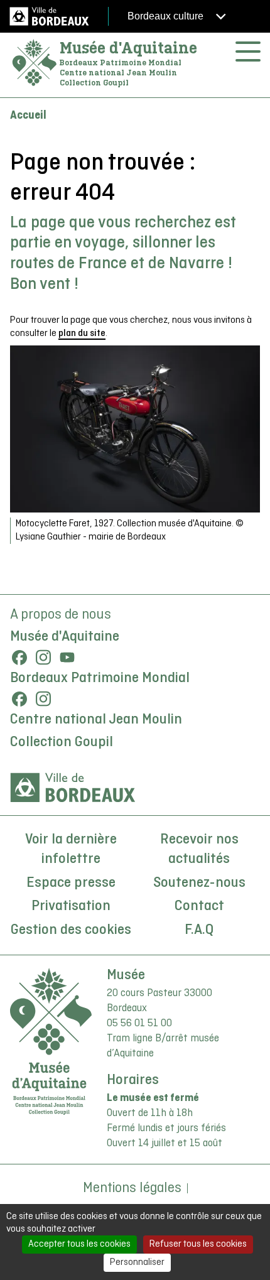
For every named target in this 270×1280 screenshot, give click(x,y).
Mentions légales (132, 1188)
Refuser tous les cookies (198, 1244)
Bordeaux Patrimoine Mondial (100, 678)
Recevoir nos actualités (199, 850)
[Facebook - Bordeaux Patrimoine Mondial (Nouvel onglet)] (19, 699)
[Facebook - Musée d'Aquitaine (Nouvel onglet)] (19, 657)
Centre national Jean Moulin (96, 720)
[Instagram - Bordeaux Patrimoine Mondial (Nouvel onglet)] (43, 699)
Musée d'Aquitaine (128, 48)
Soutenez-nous (199, 883)
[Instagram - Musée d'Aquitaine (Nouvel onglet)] (43, 657)
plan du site (81, 333)
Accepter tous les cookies (79, 1244)
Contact (199, 906)
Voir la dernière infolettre (71, 850)
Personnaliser (137, 1262)
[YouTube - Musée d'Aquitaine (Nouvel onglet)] (67, 657)
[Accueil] (34, 63)
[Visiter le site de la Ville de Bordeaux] (73, 787)
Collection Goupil (61, 742)
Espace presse (71, 883)
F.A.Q (199, 930)
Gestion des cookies (71, 930)
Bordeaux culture (166, 16)
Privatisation (71, 906)
